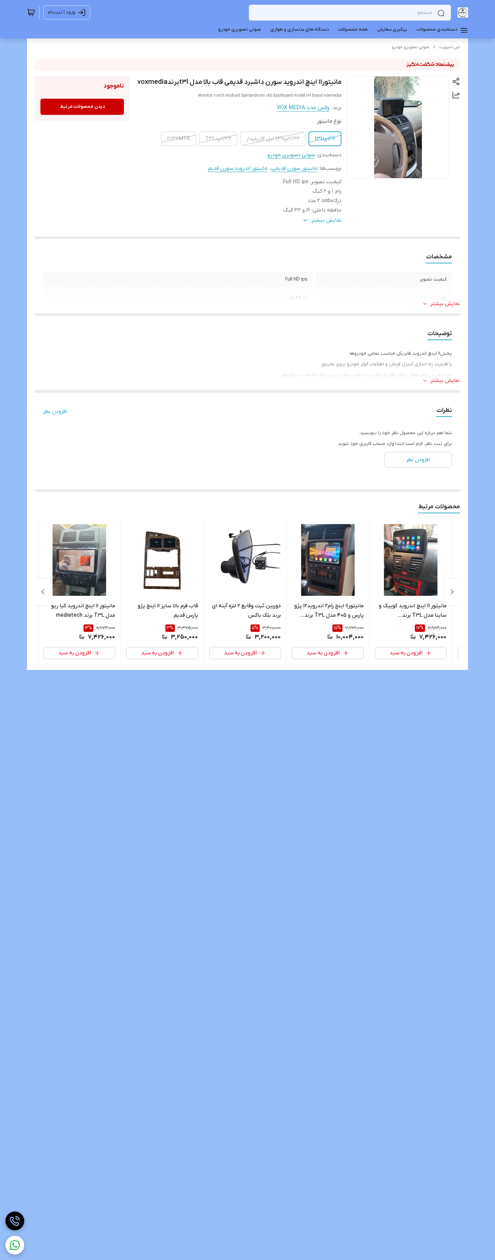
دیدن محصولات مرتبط (82, 106)
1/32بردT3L (218, 138)
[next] (43, 591)
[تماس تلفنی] (14, 1220)
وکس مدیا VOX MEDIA (303, 107)
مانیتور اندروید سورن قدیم (237, 168)
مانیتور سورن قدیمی (294, 168)
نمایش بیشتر (445, 303)
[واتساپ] (14, 1245)
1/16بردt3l (325, 138)
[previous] (452, 591)
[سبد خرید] (31, 12)
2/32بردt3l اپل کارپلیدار (273, 138)
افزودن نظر (55, 411)
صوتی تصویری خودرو (410, 47)
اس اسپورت (449, 47)
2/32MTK (178, 138)
